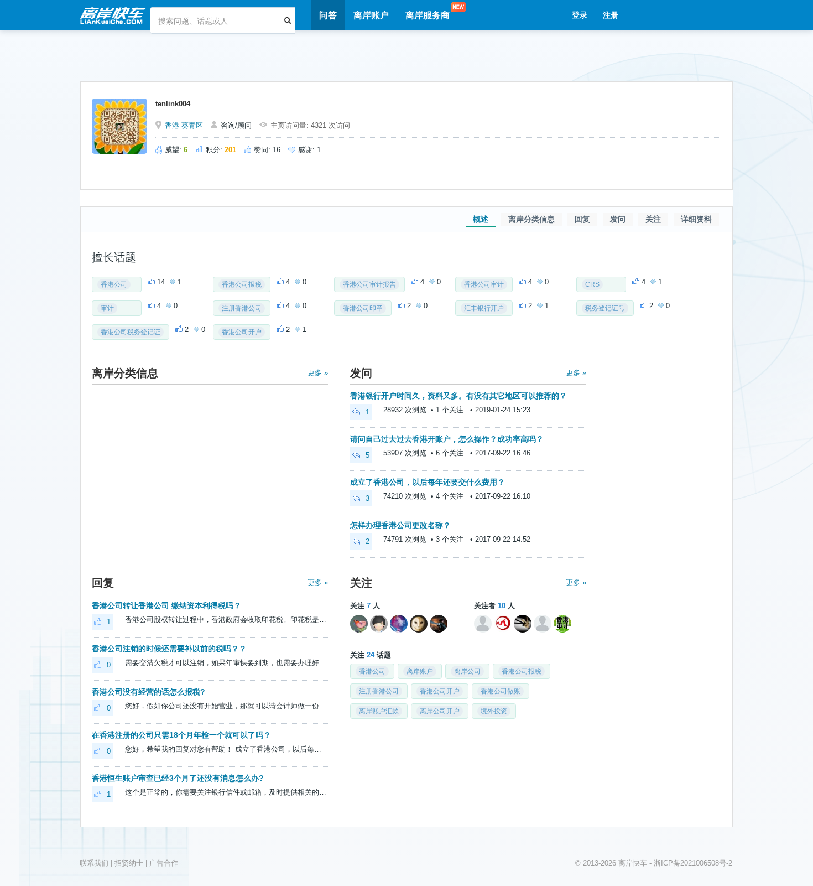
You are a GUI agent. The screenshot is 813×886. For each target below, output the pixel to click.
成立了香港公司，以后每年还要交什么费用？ (427, 482)
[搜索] (287, 20)
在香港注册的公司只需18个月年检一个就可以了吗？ (181, 734)
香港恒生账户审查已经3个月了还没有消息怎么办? (178, 778)
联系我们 (94, 863)
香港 (172, 125)
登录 (579, 15)
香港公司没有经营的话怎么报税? (148, 691)
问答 (328, 15)
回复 (582, 219)
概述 (480, 219)
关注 (653, 219)
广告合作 (163, 863)
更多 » (318, 373)
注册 (610, 15)
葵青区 (192, 125)
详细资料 (696, 219)
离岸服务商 (427, 15)
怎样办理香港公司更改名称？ (400, 525)
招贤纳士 (128, 863)
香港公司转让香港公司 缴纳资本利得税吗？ (166, 605)
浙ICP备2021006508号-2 (693, 863)
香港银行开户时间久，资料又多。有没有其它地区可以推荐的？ (458, 395)
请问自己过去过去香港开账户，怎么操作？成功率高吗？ (447, 438)
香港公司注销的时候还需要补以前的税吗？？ (169, 648)
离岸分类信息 (531, 219)
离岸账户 (371, 15)
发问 (618, 219)
